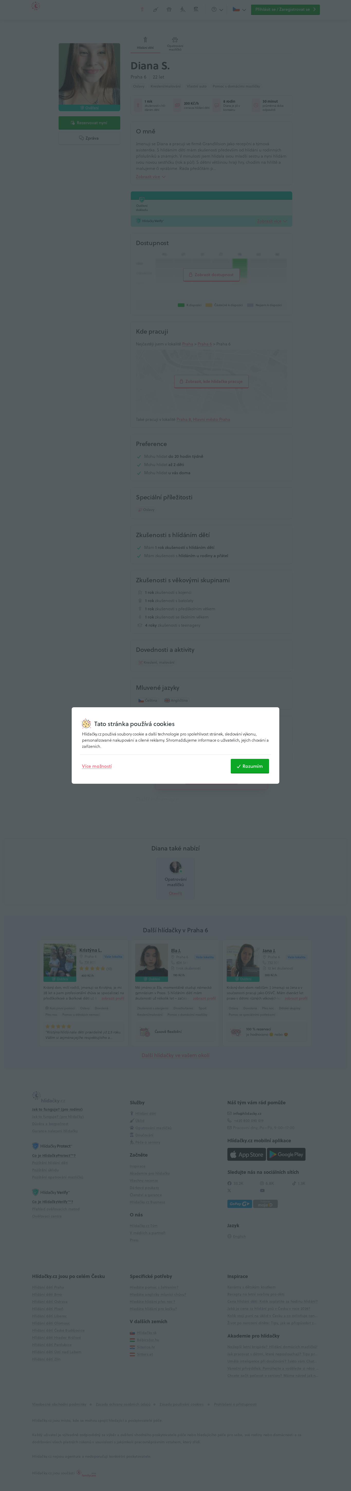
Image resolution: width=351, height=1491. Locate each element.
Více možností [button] (97, 766)
